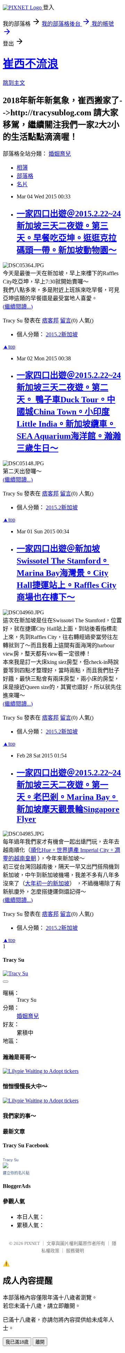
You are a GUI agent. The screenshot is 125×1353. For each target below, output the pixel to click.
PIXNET (32, 1243)
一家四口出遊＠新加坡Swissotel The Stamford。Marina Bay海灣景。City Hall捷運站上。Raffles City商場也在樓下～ (66, 573)
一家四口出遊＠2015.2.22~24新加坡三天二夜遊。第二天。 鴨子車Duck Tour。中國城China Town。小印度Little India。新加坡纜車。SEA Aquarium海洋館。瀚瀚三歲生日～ (69, 412)
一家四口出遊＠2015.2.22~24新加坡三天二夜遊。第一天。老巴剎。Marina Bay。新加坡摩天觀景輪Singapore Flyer (69, 795)
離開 (39, 1342)
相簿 (22, 168)
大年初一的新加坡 (47, 883)
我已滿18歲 (17, 1342)
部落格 (25, 176)
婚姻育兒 (60, 154)
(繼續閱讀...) (18, 307)
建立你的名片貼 (16, 1173)
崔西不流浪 (30, 63)
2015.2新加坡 (62, 334)
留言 (65, 320)
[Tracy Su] (5, 1166)
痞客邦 (50, 320)
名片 (22, 184)
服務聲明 (75, 1250)
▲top (9, 347)
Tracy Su (10, 1160)
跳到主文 (14, 83)
